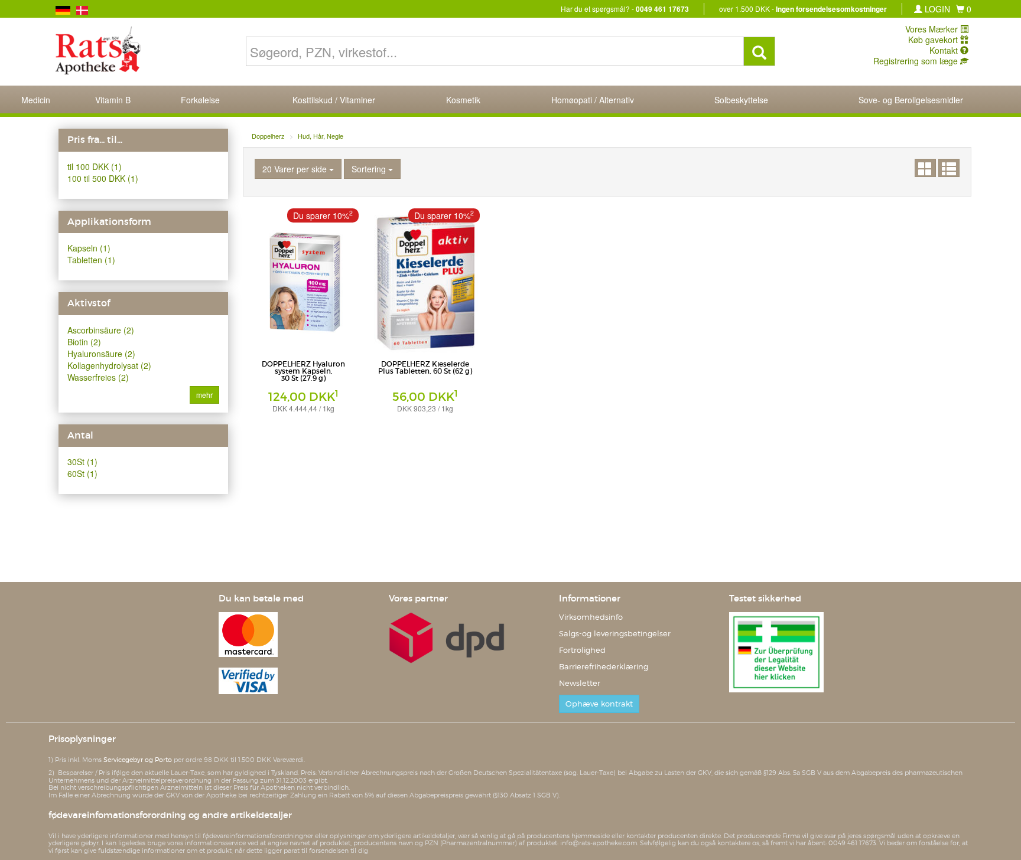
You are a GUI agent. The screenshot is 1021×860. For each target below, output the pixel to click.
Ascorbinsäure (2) (100, 330)
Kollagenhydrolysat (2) (109, 365)
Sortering (370, 169)
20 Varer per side (295, 169)
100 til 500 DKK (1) (102, 178)
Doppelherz (268, 135)
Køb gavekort (934, 39)
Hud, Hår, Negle (320, 135)
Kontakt (944, 50)
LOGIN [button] (936, 9)
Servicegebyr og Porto (137, 760)
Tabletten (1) (91, 260)
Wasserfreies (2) (98, 377)
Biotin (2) (84, 342)
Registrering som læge (916, 61)
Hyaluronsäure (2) (101, 353)
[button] (963, 9)
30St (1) (82, 461)
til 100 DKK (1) (94, 166)
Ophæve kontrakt (599, 703)
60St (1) (82, 473)
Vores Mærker (932, 29)
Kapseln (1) (88, 248)
